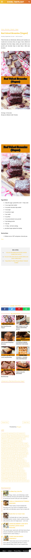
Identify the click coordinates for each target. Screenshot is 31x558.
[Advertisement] (15, 16)
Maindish (4, 458)
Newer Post (5, 422)
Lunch (17, 456)
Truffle (4, 481)
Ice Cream (4, 453)
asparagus (21, 433)
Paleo (3, 463)
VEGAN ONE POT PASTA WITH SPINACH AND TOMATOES (16, 257)
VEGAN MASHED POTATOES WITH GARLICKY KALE (16, 253)
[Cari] (29, 2)
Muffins (4, 461)
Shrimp (3, 473)
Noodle (17, 461)
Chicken (12, 443)
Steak (19, 476)
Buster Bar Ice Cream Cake (17, 514)
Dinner (9, 448)
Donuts (18, 448)
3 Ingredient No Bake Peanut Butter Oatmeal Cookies (16, 261)
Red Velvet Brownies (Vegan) (6, 327)
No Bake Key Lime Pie (15, 491)
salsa (20, 468)
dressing (24, 448)
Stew (24, 476)
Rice (28, 466)
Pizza (21, 463)
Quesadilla (17, 466)
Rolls (3, 468)
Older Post (26, 422)
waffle (20, 481)
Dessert (4, 448)
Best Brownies (4, 376)
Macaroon (23, 456)
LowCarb (11, 456)
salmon (16, 468)
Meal (15, 458)
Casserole (5, 441)
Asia (16, 433)
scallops (16, 471)
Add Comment (19, 36)
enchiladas (10, 451)
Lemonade (4, 456)
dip (13, 448)
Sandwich (4, 471)
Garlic (25, 451)
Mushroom (11, 461)
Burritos (18, 438)
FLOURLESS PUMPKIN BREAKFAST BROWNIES (22, 343)
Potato (26, 463)
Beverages (15, 436)
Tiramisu (23, 478)
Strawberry (5, 478)
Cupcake (26, 446)
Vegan (14, 481)
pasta (14, 463)
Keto (22, 453)
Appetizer (10, 433)
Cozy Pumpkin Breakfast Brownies (7, 343)
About (4, 551)
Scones (22, 471)
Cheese (20, 441)
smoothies (5, 476)
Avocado (4, 436)
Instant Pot (12, 453)
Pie (18, 463)
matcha (10, 458)
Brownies (11, 438)
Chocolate (19, 443)
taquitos (17, 478)
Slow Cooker (22, 473)
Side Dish (9, 473)
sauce (10, 471)
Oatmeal (23, 461)
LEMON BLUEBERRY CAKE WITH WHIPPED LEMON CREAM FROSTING (18, 525)
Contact (10, 551)
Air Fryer (4, 433)
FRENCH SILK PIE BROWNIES (20, 372)
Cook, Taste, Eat (15, 2)
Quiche (23, 466)
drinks (3, 451)
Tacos (11, 478)
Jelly (17, 453)
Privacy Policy (17, 551)
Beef (9, 436)
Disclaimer (25, 551)
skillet (15, 473)
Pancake (9, 463)
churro (25, 443)
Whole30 (26, 481)
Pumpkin (10, 466)
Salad (10, 468)
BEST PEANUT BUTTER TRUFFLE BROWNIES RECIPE (22, 328)
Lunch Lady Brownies (6, 357)
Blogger (19, 427)
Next (2, 239)
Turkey (10, 481)
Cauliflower (12, 441)
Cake (23, 438)
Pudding (4, 466)
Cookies (13, 446)
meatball (20, 458)
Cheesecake (5, 443)
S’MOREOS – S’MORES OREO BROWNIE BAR (21, 358)
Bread (26, 436)
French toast (18, 451)
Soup (15, 476)
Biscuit (21, 436)
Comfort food (6, 446)
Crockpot (19, 446)
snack (10, 476)
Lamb (26, 453)
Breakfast (4, 438)
